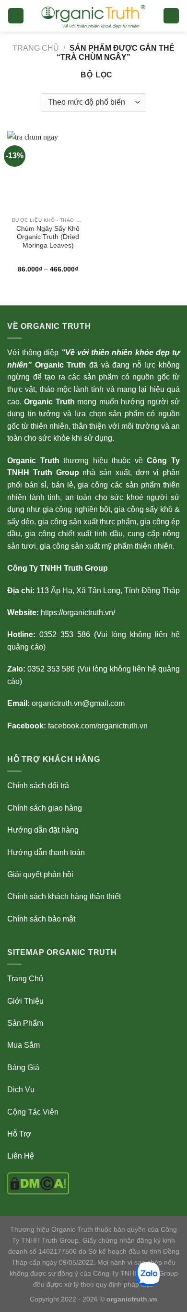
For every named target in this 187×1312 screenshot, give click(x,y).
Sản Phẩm (25, 1023)
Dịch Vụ (21, 1089)
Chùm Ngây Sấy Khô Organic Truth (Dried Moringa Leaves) (48, 237)
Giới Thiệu (25, 1001)
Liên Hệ (20, 1156)
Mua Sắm (23, 1045)
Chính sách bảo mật (41, 919)
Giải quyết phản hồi (40, 874)
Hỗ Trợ (19, 1134)
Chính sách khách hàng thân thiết (64, 896)
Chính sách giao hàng (44, 808)
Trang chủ (35, 48)
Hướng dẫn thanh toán (46, 852)
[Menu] (15, 16)
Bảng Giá (23, 1067)
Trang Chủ (25, 979)
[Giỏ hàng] (171, 16)
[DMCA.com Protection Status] (38, 1183)
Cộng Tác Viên (32, 1112)
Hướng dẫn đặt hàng (43, 830)
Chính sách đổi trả (38, 785)
